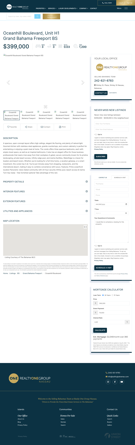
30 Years (107, 295)
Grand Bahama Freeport (32, 273)
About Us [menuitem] (21, 419)
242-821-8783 (103, 80)
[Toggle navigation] (126, 8)
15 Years (117, 295)
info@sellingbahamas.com (118, 377)
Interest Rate (97, 318)
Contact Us (101, 93)
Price (95, 299)
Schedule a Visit (120, 177)
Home (5, 273)
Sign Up (129, 3)
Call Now (108, 3)
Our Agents (113, 92)
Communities (65, 409)
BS (18, 273)
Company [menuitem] (83, 8)
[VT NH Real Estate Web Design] (112, 436)
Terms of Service (101, 275)
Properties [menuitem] (40, 8)
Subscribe (100, 156)
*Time (96, 209)
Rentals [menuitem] (63, 422)
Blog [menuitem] (19, 422)
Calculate (100, 330)
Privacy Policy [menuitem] (22, 425)
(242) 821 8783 (114, 373)
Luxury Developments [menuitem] (67, 8)
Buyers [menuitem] (109, 422)
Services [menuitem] (51, 8)
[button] (37, 16)
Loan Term (97, 295)
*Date (96, 200)
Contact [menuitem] (93, 8)
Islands (21, 409)
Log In (121, 3)
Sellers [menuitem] (109, 425)
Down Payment (98, 308)
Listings (12, 273)
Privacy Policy (98, 149)
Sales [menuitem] (63, 419)
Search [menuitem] (63, 425)
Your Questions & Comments (104, 218)
